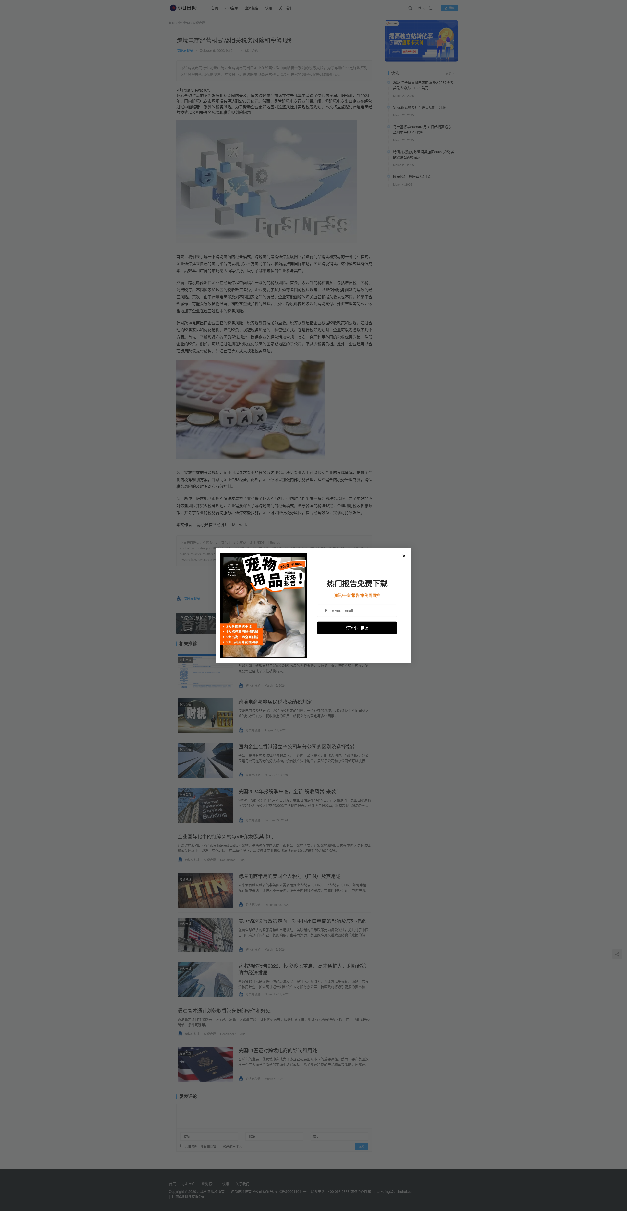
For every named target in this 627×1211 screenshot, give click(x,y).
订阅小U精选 (357, 627)
